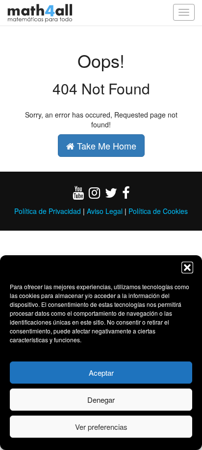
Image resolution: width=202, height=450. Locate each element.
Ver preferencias (101, 426)
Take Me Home (105, 145)
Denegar (101, 399)
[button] (187, 267)
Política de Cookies (158, 211)
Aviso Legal (105, 211)
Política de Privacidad (47, 211)
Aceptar (101, 372)
